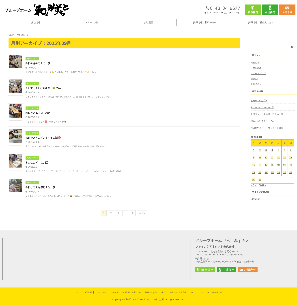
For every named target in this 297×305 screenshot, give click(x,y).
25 (272, 172)
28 (290, 172)
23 (259, 172)
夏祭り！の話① (259, 100)
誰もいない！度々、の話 (262, 121)
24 (266, 172)
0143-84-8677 (225, 8)
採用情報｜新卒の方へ (204, 22)
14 (290, 157)
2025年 (20, 35)
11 (272, 157)
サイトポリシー (196, 292)
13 (284, 157)
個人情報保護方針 (214, 292)
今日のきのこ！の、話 (38, 63)
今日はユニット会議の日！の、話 (267, 114)
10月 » (262, 185)
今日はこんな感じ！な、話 (40, 187)
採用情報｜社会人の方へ (261, 22)
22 (253, 172)
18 (272, 165)
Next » (141, 213)
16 (260, 165)
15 (253, 165)
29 (253, 179)
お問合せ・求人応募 (178, 292)
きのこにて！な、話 (37, 162)
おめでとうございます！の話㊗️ (43, 137)
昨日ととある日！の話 (38, 112)
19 (278, 165)
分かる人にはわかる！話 (262, 107)
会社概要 (148, 22)
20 (284, 165)
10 (266, 157)
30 (259, 179)
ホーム (77, 292)
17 (266, 165)
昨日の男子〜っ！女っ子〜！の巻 (267, 127)
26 (278, 172)
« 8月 (254, 185)
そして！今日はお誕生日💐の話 (43, 88)
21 (291, 165)
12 (278, 157)
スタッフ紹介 (92, 22)
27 (284, 172)
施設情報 (36, 22)
